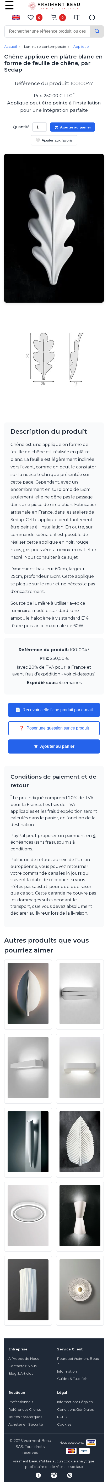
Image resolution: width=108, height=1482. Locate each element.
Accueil (10, 47)
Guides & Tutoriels (72, 1379)
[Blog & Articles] (77, 17)
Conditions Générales (75, 1410)
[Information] (92, 17)
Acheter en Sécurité (25, 1424)
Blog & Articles (20, 1373)
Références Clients (24, 1410)
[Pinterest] (69, 1475)
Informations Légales (75, 1402)
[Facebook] (38, 1475)
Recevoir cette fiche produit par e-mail (54, 710)
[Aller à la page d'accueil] (54, 7)
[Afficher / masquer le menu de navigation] (9, 9)
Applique (81, 47)
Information (67, 1371)
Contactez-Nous (22, 1366)
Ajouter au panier (75, 127)
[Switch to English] (16, 17)
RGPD (62, 1417)
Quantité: (21, 127)
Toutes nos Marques (25, 1417)
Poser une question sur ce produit (54, 728)
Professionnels (20, 1402)
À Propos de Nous (23, 1359)
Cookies (64, 1424)
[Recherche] (97, 31)
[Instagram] (54, 1475)
